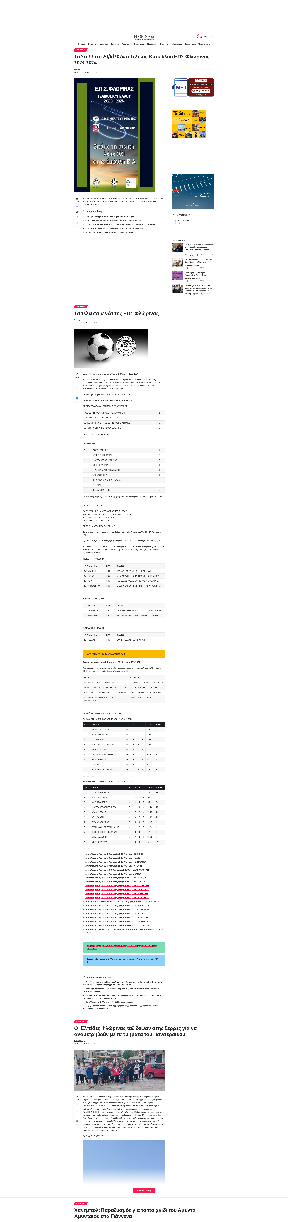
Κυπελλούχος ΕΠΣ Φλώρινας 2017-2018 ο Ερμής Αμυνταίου (111, 1002)
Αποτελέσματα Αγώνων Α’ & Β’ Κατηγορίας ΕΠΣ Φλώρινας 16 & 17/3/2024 (117, 870)
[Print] (77, 223)
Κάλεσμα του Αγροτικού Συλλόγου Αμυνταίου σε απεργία (110, 216)
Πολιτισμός (196, 278)
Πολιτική (197, 265)
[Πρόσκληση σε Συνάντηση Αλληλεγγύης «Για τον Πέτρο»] (177, 275)
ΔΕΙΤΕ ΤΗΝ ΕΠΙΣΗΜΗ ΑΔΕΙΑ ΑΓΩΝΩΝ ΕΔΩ (106, 654)
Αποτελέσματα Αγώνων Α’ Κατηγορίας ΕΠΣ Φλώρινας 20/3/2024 (114, 866)
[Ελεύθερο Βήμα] (144, 36)
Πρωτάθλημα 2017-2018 (152, 497)
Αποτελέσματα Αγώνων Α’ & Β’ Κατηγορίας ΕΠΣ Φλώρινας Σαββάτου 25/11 (117, 905)
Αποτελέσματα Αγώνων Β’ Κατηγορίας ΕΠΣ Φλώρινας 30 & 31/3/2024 (116, 854)
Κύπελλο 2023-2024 (124, 394)
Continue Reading (144, 1191)
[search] (201, 37)
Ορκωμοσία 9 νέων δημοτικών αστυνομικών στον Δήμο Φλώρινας (114, 220)
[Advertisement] (67, 16)
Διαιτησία (119, 713)
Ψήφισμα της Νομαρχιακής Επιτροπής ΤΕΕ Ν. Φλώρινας (109, 232)
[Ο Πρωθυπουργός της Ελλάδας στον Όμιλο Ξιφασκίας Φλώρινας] (177, 262)
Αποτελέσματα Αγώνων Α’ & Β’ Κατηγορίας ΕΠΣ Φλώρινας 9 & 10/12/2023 (117, 897)
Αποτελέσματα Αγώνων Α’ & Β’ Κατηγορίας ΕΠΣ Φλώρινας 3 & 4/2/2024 (117, 894)
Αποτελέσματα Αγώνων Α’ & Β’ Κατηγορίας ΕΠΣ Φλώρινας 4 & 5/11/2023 (117, 917)
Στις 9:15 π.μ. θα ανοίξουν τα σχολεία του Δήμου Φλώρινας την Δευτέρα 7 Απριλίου (120, 224)
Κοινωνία (188, 278)
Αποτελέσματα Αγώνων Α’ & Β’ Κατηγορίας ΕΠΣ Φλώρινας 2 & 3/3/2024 (117, 882)
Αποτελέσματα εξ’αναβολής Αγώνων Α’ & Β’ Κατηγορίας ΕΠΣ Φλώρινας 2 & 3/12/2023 (122, 901)
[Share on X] (77, 212)
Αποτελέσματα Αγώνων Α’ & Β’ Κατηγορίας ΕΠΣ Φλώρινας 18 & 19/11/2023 (117, 909)
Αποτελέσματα (92, 921)
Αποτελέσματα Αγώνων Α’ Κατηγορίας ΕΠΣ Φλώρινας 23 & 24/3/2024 (116, 862)
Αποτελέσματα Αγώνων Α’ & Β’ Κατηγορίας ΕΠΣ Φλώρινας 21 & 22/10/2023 (118, 925)
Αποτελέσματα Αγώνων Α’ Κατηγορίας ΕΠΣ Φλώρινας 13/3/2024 (113, 874)
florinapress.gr (79, 69)
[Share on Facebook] (77, 206)
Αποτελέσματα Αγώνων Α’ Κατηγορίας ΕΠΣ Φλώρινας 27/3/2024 (114, 858)
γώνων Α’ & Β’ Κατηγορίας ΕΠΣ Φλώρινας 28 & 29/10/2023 (125, 921)
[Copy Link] (77, 217)
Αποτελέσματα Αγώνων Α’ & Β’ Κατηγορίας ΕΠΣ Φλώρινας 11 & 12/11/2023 (117, 913)
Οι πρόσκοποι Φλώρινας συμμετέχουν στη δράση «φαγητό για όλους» (115, 228)
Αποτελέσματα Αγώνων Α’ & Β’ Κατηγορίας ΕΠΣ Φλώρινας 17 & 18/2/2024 (117, 886)
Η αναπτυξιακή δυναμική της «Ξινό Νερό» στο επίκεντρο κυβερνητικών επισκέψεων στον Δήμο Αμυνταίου (198, 288)
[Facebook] (182, 222)
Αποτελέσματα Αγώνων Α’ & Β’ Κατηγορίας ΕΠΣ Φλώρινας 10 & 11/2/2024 (117, 889)
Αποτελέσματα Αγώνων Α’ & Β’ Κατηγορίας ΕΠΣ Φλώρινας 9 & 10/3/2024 (117, 878)
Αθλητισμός (80, 50)
